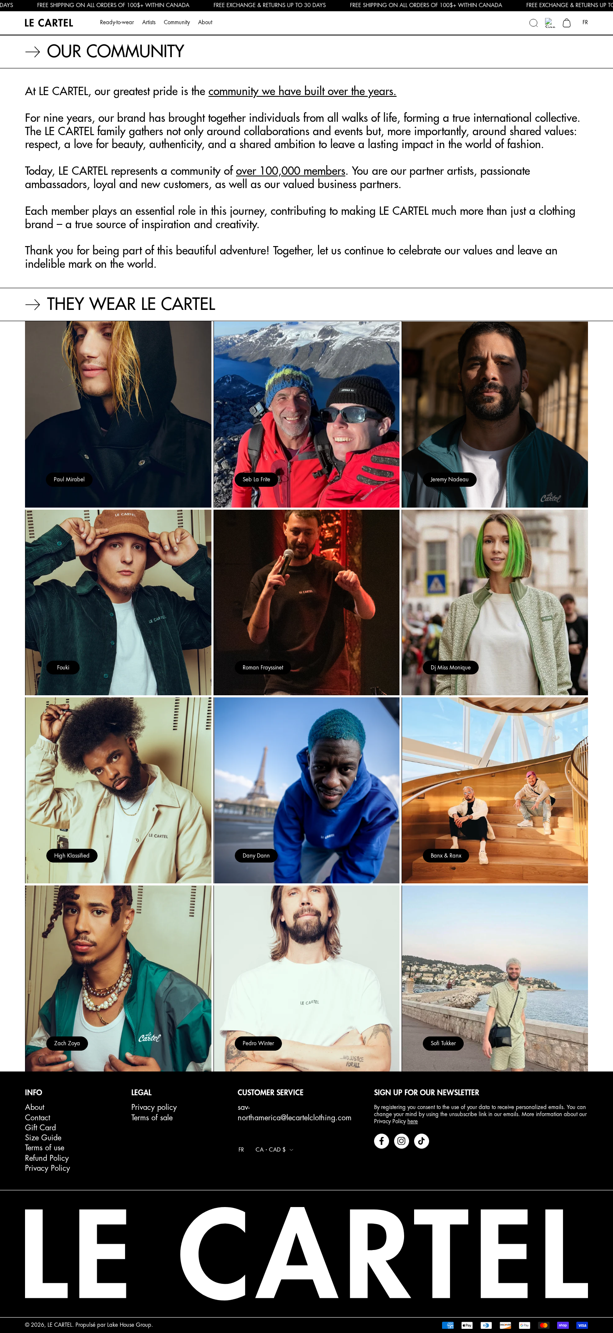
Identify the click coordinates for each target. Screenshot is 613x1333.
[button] (533, 23)
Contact (37, 1118)
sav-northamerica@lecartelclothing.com (295, 1112)
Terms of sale (152, 1118)
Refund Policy (47, 1158)
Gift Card (40, 1128)
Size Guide (43, 1138)
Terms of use (44, 1148)
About (34, 1107)
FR (585, 22)
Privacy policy (154, 1107)
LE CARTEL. (61, 1325)
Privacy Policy (47, 1168)
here (412, 1121)
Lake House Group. (130, 1325)
